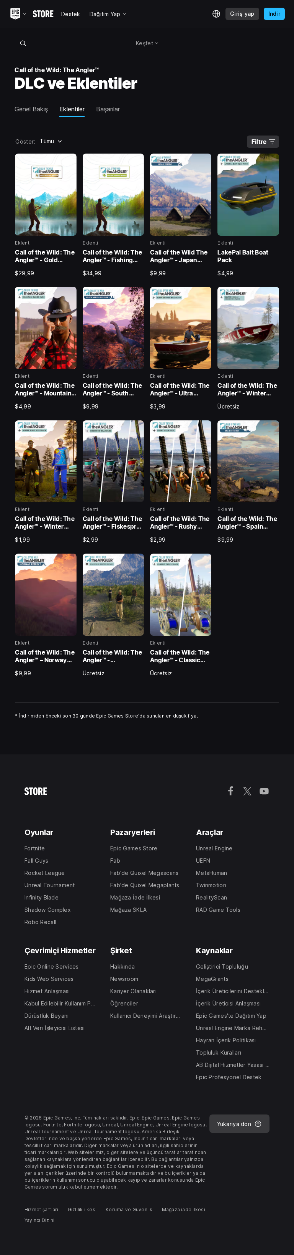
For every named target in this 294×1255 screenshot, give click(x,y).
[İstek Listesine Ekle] (68, 162)
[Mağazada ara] (23, 43)
